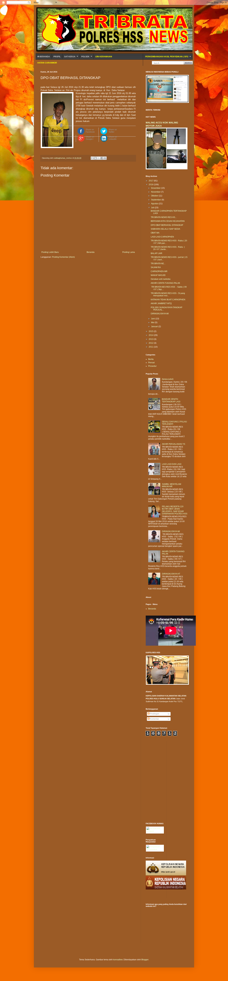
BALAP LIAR (156, 253)
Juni (153, 318)
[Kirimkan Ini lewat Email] (92, 158)
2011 (151, 347)
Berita (151, 359)
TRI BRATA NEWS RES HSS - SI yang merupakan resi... (168, 294)
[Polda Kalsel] (166, 889)
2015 (151, 331)
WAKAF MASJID (158, 275)
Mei (153, 322)
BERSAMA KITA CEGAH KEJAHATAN (168, 221)
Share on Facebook (90, 130)
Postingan (154, 714)
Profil (57, 56)
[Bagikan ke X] (98, 158)
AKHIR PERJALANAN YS (173, 444)
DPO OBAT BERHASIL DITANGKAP (167, 225)
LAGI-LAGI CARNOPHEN (162, 237)
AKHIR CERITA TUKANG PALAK (165, 283)
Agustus (155, 203)
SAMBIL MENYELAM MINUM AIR (171, 485)
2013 (151, 339)
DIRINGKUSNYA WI (160, 313)
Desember (156, 188)
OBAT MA (155, 233)
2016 (151, 184)
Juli (153, 207)
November (156, 192)
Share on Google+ (90, 138)
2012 (151, 343)
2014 (151, 335)
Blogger (144, 959)
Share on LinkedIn (113, 138)
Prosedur (152, 366)
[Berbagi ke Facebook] (101, 158)
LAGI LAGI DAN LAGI (171, 464)
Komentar (154, 719)
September (156, 200)
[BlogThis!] (95, 158)
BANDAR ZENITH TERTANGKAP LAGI (171, 400)
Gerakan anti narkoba (160, 279)
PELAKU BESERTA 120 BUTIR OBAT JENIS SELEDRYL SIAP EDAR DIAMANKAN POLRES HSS (174, 510)
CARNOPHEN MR (159, 271)
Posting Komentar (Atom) (63, 257)
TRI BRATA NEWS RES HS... (164, 217)
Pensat (151, 362)
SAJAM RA (156, 267)
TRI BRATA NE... (158, 263)
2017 (151, 181)
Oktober (155, 196)
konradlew (118, 959)
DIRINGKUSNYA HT (171, 574)
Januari (154, 326)
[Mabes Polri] (166, 874)
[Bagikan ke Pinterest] (105, 158)
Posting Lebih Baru (50, 252)
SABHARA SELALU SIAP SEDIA (165, 229)
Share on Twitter (112, 130)
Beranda (44, 56)
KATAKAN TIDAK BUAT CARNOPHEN (168, 299)
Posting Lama (128, 252)
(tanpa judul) (167, 379)
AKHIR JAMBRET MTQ (161, 303)
